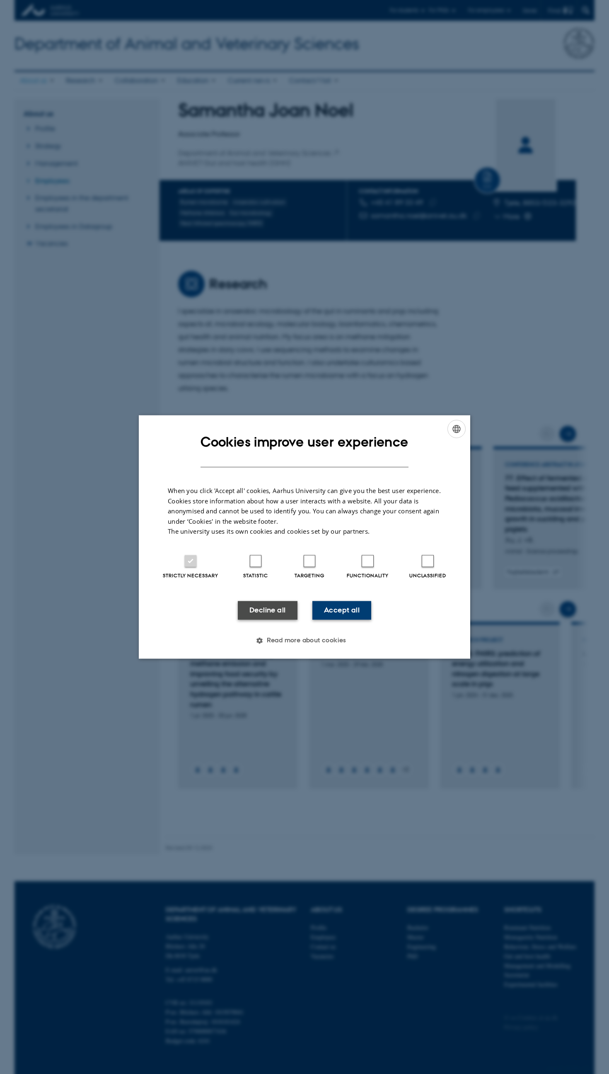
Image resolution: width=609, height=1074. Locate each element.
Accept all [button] (342, 610)
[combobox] (456, 429)
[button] (304, 641)
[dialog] (304, 536)
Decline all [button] (267, 610)
